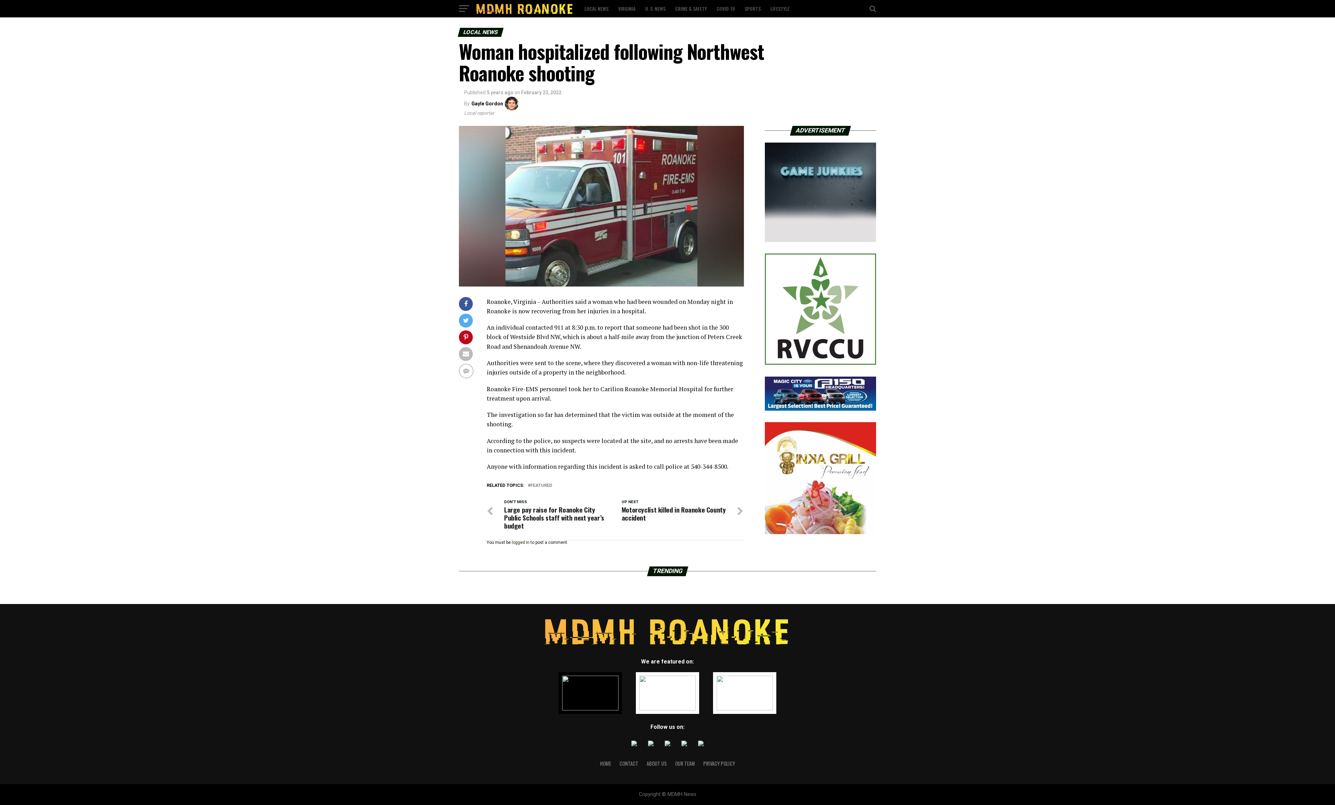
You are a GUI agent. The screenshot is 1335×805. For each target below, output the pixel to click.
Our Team (685, 763)
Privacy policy (719, 763)
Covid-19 (726, 8)
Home (605, 763)
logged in (520, 542)
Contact (629, 763)
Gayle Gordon (487, 103)
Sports (753, 8)
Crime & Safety (691, 8)
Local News (596, 8)
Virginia (627, 8)
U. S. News (655, 8)
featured (541, 485)
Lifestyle (780, 8)
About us (657, 763)
